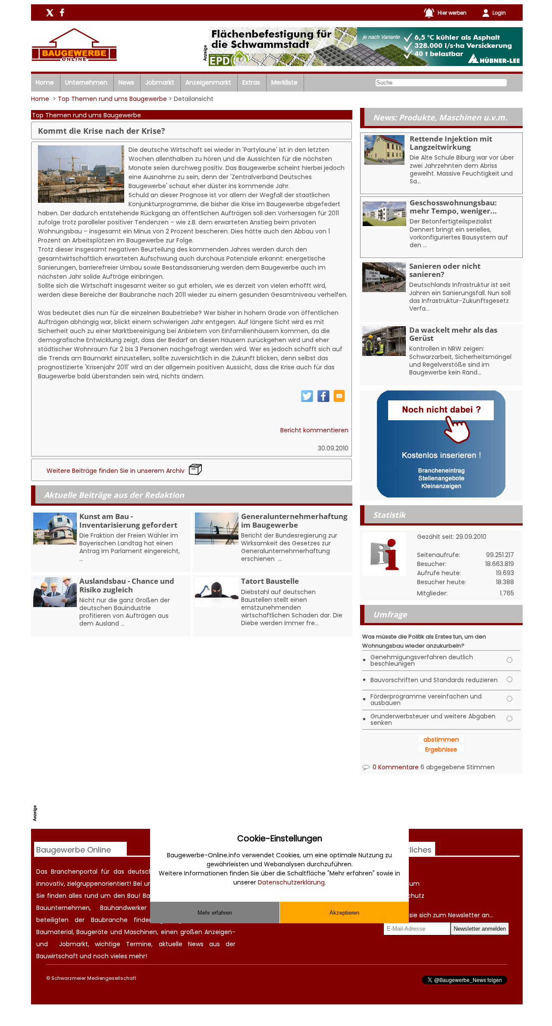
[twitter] (307, 400)
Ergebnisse (441, 749)
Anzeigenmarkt (208, 82)
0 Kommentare (395, 767)
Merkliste (284, 82)
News (126, 82)
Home (45, 82)
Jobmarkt (159, 82)
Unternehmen (86, 82)
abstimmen (441, 739)
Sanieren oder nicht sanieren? (444, 270)
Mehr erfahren (215, 913)
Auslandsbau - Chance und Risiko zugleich (126, 585)
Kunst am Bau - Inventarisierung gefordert (128, 520)
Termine (138, 944)
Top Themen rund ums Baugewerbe (112, 98)
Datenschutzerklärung (291, 882)
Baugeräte (92, 932)
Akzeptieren (344, 913)
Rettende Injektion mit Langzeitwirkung (451, 143)
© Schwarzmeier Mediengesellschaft (91, 978)
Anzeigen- (219, 932)
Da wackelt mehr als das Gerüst (453, 334)
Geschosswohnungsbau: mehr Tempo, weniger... (453, 207)
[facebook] (323, 400)
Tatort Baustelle (270, 581)
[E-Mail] (339, 400)
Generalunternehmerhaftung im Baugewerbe (294, 520)
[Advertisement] (197, 806)
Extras (251, 82)
